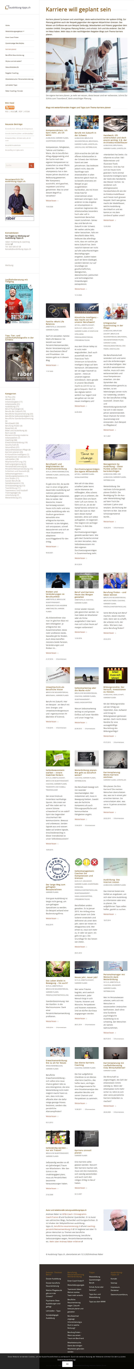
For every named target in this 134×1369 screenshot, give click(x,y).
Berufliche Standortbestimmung (19, 419)
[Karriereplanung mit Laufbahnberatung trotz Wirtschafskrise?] (115, 1053)
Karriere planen (12, 452)
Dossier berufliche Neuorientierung (53, 1284)
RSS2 (13, 112)
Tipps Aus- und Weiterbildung (95, 1296)
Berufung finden (12, 426)
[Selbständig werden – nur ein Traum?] (58, 1137)
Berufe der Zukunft (13, 411)
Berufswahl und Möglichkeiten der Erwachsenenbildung (56, 466)
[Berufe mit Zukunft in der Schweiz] (87, 122)
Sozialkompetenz (12, 483)
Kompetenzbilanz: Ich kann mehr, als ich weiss (57, 133)
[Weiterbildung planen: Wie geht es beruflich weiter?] (87, 758)
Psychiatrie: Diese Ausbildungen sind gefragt (53, 1304)
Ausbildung (10, 407)
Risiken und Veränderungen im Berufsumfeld (55, 594)
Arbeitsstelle (10, 404)
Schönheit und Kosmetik (16, 471)
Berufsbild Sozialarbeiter (13, 145)
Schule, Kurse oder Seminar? (96, 1288)
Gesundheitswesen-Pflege (16, 450)
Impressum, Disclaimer (115, 1288)
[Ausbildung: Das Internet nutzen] (115, 867)
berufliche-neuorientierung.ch (67, 1226)
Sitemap (114, 1283)
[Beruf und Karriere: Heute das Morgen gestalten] (87, 581)
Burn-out (9, 433)
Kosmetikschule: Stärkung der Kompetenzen (19, 129)
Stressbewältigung (13, 486)
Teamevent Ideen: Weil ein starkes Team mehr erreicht (75, 1292)
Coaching (9, 440)
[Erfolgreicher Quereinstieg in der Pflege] (115, 311)
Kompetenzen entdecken (16, 457)
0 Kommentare (119, 527)
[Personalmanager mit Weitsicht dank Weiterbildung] (115, 966)
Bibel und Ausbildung (14, 431)
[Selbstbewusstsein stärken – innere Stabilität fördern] (58, 758)
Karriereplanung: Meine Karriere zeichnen (112, 775)
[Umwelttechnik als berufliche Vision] (58, 675)
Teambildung (11, 488)
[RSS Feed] (9, 109)
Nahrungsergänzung (14, 464)
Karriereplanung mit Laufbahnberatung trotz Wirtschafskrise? (114, 1065)
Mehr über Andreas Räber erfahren (65, 1242)
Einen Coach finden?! (76, 1281)
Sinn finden (10, 479)
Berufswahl (10, 423)
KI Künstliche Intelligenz (15, 455)
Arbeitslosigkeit (12, 402)
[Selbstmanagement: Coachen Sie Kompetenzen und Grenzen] (87, 862)
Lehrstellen (10, 459)
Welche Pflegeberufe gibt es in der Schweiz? (54, 1293)
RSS (7, 112)
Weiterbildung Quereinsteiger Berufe (95, 1280)
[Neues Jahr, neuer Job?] (87, 967)
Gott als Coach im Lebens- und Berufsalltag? (19, 133)
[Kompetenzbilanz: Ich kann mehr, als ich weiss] (58, 120)
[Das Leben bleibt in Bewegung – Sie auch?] (58, 969)
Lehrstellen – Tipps (53, 1311)
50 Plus (8, 397)
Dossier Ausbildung (53, 1279)
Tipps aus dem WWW (97, 1302)
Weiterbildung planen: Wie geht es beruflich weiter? (86, 772)
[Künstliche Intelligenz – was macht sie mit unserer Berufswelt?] (87, 308)
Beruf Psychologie (13, 409)
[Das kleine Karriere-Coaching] (87, 1053)
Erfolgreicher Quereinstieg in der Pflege (113, 325)
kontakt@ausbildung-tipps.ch (18, 249)
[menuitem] (19, 26)
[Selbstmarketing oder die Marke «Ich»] (87, 675)
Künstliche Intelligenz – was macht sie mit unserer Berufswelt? (86, 320)
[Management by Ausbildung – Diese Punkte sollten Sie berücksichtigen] (115, 452)
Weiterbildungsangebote (76, 1285)
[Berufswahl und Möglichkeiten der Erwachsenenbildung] (58, 452)
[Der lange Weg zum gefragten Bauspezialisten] (58, 869)
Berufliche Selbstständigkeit (17, 416)
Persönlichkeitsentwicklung (17, 469)
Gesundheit (10, 447)
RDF (20, 112)
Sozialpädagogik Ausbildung (52, 1316)
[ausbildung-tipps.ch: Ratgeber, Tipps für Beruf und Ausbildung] (19, 7)
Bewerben (9, 428)
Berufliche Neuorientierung (17, 414)
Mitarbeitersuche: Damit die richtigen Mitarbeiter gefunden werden (76, 1347)
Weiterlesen (51, 201)
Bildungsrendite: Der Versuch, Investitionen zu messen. (115, 689)
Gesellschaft (10, 445)
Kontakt (114, 1279)
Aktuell (8, 399)
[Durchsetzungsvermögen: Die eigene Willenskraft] (87, 454)
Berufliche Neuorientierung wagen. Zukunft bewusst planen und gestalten (75, 1306)
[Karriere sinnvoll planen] (87, 1139)
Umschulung (10, 495)
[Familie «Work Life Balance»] (58, 310)
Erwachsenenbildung (14, 443)
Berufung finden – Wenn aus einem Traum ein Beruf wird (76, 1335)
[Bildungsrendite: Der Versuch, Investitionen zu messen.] (115, 675)
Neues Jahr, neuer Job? (86, 977)
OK (67, 1364)
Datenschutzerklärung (119, 1295)
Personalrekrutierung (14, 467)
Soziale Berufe (11, 481)
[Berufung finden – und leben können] (115, 581)
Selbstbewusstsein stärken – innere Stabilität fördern (55, 772)
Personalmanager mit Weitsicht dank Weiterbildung (114, 977)
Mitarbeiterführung (13, 462)
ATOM (27, 112)
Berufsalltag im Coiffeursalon (14, 150)
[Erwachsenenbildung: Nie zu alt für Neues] (58, 1052)
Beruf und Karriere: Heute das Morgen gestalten (84, 594)
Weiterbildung (11, 498)
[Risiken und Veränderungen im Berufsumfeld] (58, 580)
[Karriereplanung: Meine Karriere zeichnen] (115, 759)
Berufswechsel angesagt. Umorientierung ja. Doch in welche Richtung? (75, 1322)
